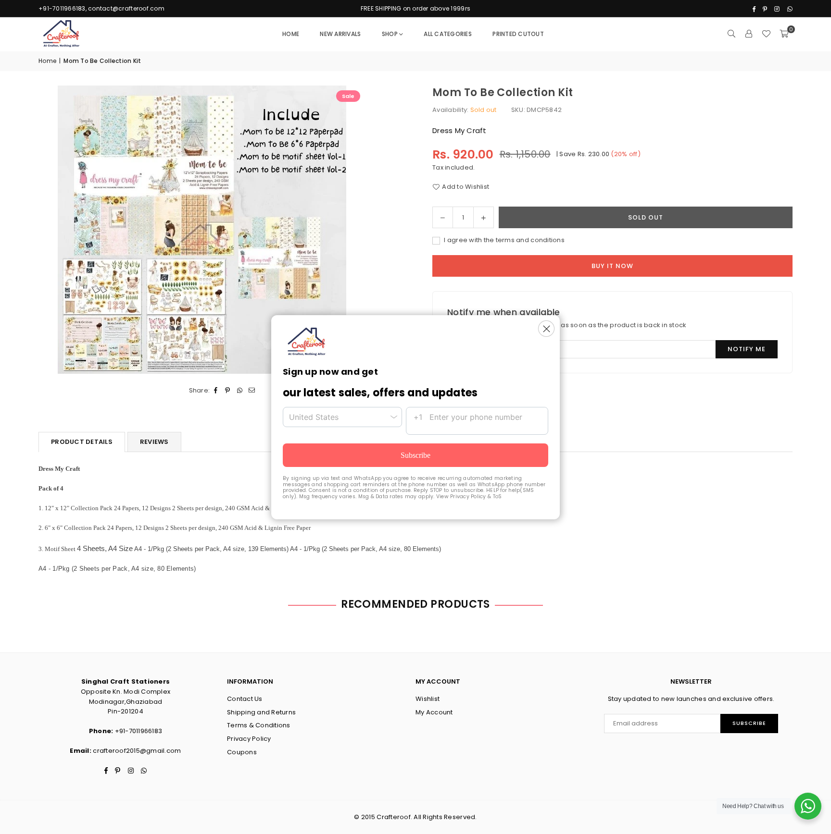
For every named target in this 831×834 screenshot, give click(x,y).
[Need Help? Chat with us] (807, 806)
